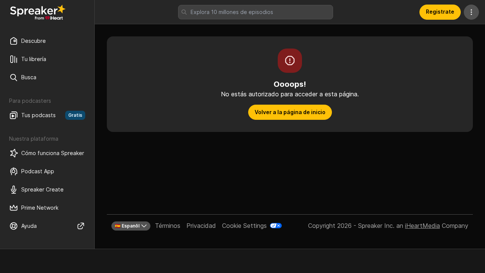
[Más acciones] (471, 12)
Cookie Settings (244, 225)
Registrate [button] (440, 11)
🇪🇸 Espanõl (127, 226)
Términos (167, 225)
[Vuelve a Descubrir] (38, 12)
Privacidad (201, 225)
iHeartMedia (422, 225)
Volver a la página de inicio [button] (290, 112)
